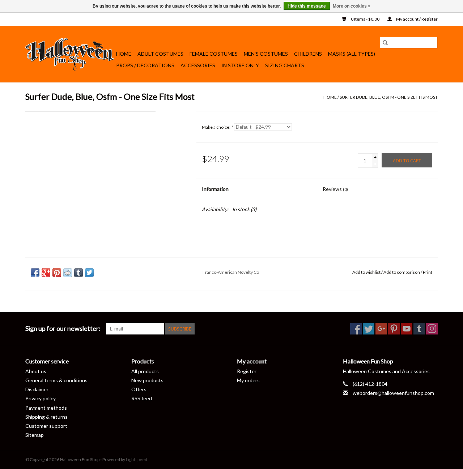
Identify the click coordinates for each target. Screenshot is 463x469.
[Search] (385, 42)
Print (427, 272)
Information (215, 189)
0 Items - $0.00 (365, 19)
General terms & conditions (56, 380)
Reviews (335, 189)
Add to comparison (402, 272)
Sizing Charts (284, 65)
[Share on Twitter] (89, 272)
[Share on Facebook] (35, 272)
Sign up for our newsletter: (63, 328)
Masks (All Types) (351, 54)
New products (147, 380)
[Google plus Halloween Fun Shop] (381, 328)
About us (35, 371)
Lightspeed (136, 459)
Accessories (197, 65)
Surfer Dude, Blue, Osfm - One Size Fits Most (389, 97)
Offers (138, 389)
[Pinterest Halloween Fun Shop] (394, 328)
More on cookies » (351, 6)
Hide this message (307, 6)
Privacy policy (40, 398)
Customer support (46, 426)
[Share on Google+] (46, 272)
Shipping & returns (46, 417)
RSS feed (141, 398)
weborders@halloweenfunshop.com (393, 393)
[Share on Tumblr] (78, 272)
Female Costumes (214, 54)
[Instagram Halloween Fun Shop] (432, 328)
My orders (248, 380)
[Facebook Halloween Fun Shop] (356, 328)
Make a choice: (217, 127)
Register (246, 371)
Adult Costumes (160, 54)
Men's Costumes (266, 54)
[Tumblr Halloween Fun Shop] (419, 328)
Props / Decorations (145, 65)
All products (145, 371)
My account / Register (416, 19)
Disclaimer (36, 389)
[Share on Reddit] (67, 272)
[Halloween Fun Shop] (69, 54)
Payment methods (46, 408)
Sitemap (34, 435)
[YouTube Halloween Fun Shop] (406, 328)
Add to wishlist (366, 272)
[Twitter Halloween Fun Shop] (368, 328)
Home (123, 54)
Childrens (308, 54)
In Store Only (240, 65)
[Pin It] (56, 272)
